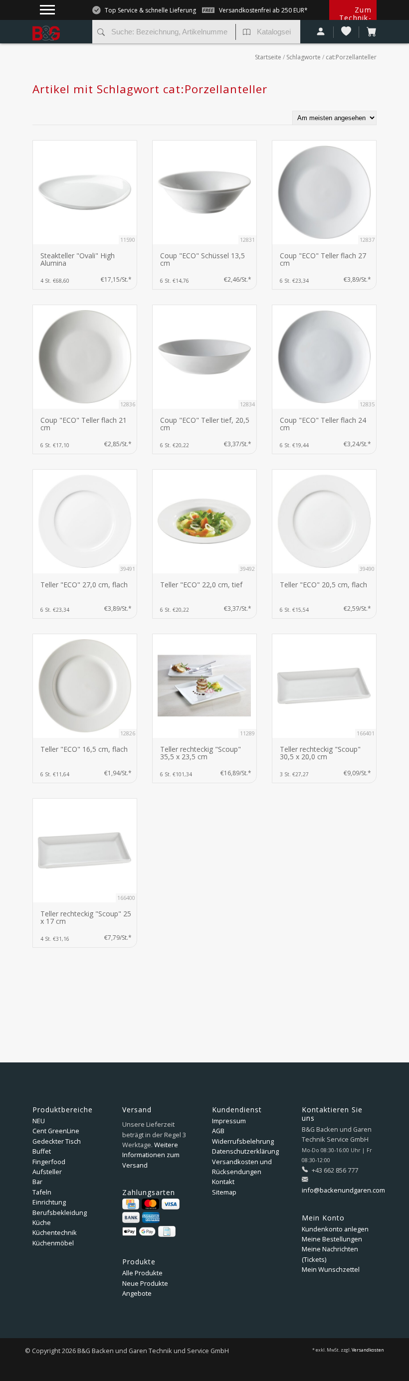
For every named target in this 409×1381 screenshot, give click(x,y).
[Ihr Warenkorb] (368, 32)
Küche (41, 1222)
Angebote (137, 1293)
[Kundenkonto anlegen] (321, 32)
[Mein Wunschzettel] (346, 32)
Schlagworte (303, 57)
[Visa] (170, 1204)
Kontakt (223, 1181)
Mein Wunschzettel (331, 1269)
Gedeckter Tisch (56, 1141)
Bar (37, 1181)
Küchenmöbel (53, 1242)
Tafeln (41, 1192)
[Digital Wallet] (139, 1231)
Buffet (41, 1151)
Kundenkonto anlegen (335, 1228)
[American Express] (151, 1217)
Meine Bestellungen (332, 1238)
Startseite (268, 57)
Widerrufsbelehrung (243, 1141)
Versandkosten (368, 1350)
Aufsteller (47, 1171)
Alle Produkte (142, 1272)
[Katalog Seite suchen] (246, 33)
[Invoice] (166, 1231)
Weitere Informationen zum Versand (151, 1155)
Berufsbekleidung (59, 1212)
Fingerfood (48, 1161)
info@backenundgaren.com (343, 1190)
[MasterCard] (150, 1204)
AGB (218, 1130)
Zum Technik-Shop (355, 17)
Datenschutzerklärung (245, 1151)
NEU (38, 1120)
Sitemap (224, 1192)
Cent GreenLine (55, 1130)
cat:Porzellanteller (351, 57)
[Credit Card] (130, 1204)
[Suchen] (101, 33)
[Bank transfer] (131, 1217)
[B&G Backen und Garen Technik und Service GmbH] (58, 25)
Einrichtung (49, 1202)
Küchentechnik (54, 1232)
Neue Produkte (145, 1283)
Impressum (229, 1120)
